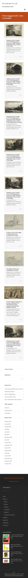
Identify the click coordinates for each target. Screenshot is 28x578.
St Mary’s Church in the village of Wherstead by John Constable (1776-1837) (13, 234)
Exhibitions (6, 512)
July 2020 (7, 429)
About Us (5, 499)
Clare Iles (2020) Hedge (10, 394)
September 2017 (8, 445)
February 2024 (8, 421)
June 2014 (7, 453)
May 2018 (7, 439)
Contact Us (5, 525)
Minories (6, 504)
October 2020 (8, 426)
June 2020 (7, 432)
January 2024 (8, 424)
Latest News (7, 413)
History (5, 501)
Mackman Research (8, 575)
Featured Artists (8, 410)
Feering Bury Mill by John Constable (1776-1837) (12, 269)
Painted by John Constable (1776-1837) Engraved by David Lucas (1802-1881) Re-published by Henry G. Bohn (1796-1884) (13, 43)
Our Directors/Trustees (9, 514)
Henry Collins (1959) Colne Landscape (13, 399)
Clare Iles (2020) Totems (10, 396)
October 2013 (8, 463)
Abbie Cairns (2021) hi (10, 391)
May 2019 (7, 434)
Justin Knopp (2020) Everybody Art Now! (14, 389)
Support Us (5, 520)
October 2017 (8, 442)
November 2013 (8, 461)
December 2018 (8, 437)
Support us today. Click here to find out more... (14, 479)
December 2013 (8, 458)
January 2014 (8, 455)
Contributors (7, 509)
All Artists (7, 407)
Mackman (21, 575)
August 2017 (8, 447)
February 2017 (8, 450)
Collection (6, 506)
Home (4, 496)
